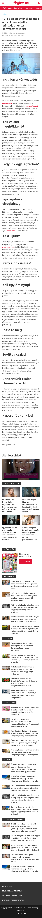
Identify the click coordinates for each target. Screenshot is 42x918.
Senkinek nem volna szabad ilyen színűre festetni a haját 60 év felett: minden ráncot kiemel (25, 619)
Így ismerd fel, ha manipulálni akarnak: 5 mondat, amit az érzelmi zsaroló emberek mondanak (10, 534)
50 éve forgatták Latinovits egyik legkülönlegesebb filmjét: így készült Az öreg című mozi (25, 838)
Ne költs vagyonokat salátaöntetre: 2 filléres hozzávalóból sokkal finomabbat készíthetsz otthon (25, 723)
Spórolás (29, 8)
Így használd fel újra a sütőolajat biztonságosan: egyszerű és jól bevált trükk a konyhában (25, 743)
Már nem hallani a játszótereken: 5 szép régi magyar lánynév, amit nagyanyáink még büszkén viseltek (25, 608)
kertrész (11, 231)
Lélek (5, 14)
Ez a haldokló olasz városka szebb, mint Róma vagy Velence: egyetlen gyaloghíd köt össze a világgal (25, 810)
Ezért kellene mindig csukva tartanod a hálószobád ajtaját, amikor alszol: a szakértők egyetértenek (24, 597)
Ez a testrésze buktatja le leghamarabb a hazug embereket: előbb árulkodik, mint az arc (10, 506)
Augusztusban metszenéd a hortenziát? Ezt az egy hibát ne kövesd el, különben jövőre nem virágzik (24, 659)
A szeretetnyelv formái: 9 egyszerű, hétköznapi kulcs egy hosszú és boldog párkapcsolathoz (30, 534)
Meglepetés (22, 33)
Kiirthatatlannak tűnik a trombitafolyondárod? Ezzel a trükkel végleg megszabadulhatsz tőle (24, 682)
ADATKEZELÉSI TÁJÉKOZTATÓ (12, 895)
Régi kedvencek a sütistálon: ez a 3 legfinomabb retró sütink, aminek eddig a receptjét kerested (25, 711)
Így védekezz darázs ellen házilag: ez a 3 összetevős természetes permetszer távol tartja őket (24, 647)
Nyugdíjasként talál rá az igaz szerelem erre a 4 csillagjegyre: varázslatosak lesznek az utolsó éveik (24, 585)
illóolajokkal (7, 103)
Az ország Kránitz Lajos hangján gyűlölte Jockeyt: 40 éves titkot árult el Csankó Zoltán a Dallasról (25, 847)
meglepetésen (8, 247)
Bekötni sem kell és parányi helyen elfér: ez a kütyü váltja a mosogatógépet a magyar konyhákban (24, 694)
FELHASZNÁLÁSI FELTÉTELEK (12, 891)
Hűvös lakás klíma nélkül (12, 8)
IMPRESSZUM (7, 886)
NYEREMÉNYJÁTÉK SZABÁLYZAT (13, 900)
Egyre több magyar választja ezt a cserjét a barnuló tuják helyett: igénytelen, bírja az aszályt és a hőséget (25, 630)
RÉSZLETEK (26, 561)
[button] (21, 469)
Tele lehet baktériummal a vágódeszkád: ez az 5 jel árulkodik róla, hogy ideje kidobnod (22, 670)
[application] (21, 469)
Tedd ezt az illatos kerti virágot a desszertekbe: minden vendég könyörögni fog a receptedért (24, 733)
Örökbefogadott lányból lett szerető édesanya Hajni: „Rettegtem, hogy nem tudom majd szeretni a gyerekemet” (24, 768)
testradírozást (32, 106)
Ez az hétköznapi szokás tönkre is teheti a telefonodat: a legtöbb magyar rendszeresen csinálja (25, 788)
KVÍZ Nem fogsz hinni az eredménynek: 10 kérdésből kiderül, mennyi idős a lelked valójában (30, 506)
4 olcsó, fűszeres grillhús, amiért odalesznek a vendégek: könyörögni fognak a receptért (25, 752)
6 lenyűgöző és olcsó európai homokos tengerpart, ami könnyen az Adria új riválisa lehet (25, 778)
